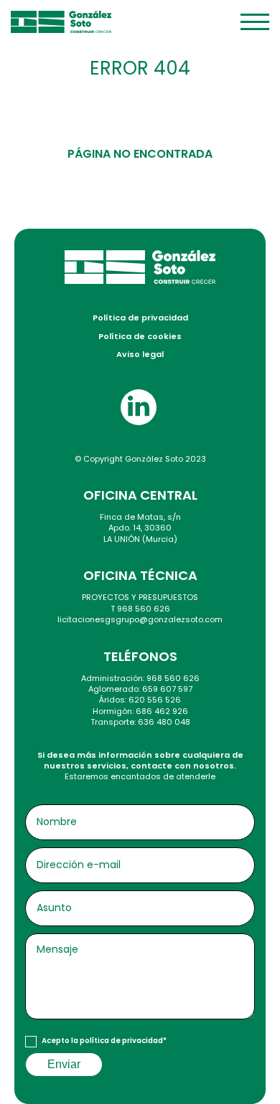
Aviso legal (140, 354)
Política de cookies (140, 336)
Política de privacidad (140, 317)
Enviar (63, 1064)
